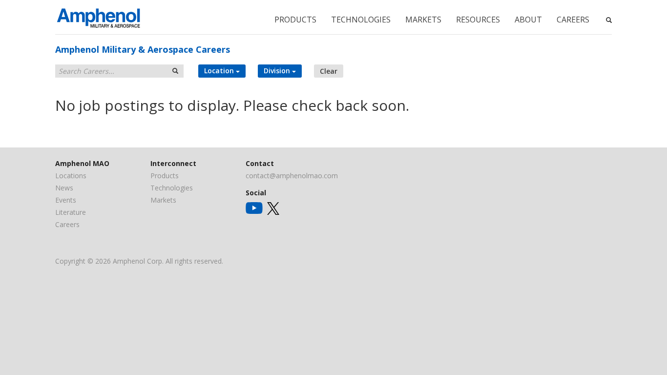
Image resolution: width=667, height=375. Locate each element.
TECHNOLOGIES (361, 19)
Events (65, 200)
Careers (67, 224)
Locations (70, 175)
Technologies (171, 187)
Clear (328, 71)
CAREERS (573, 19)
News (64, 187)
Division (278, 70)
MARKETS (423, 19)
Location (220, 70)
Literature (70, 212)
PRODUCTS (295, 19)
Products (164, 175)
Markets (163, 200)
